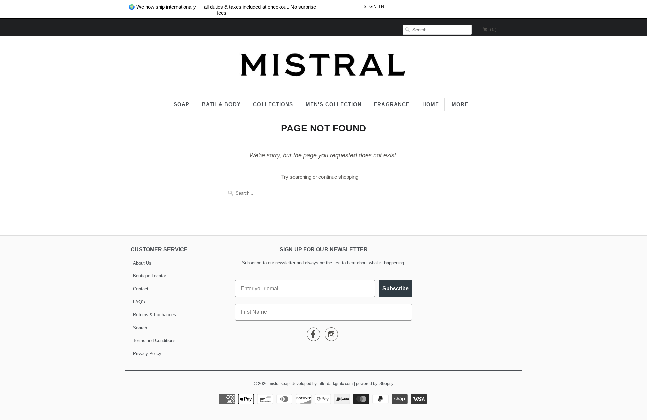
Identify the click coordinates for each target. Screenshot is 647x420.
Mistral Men (162, 217)
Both (162, 258)
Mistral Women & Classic (161, 238)
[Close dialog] (640, 6)
